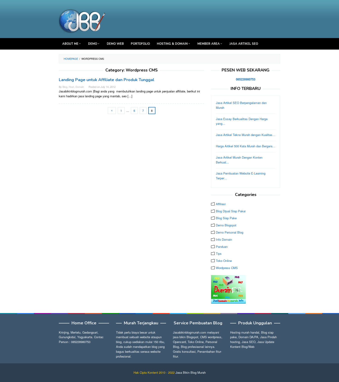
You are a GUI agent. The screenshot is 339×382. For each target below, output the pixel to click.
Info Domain (224, 239)
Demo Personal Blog (229, 232)
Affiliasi (221, 204)
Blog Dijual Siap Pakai (231, 211)
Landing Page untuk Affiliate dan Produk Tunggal (106, 80)
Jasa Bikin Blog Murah (190, 372)
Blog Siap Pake (226, 218)
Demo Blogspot (226, 225)
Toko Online (224, 260)
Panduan (222, 246)
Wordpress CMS (227, 268)
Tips (219, 253)
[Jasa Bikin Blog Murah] (82, 20)
